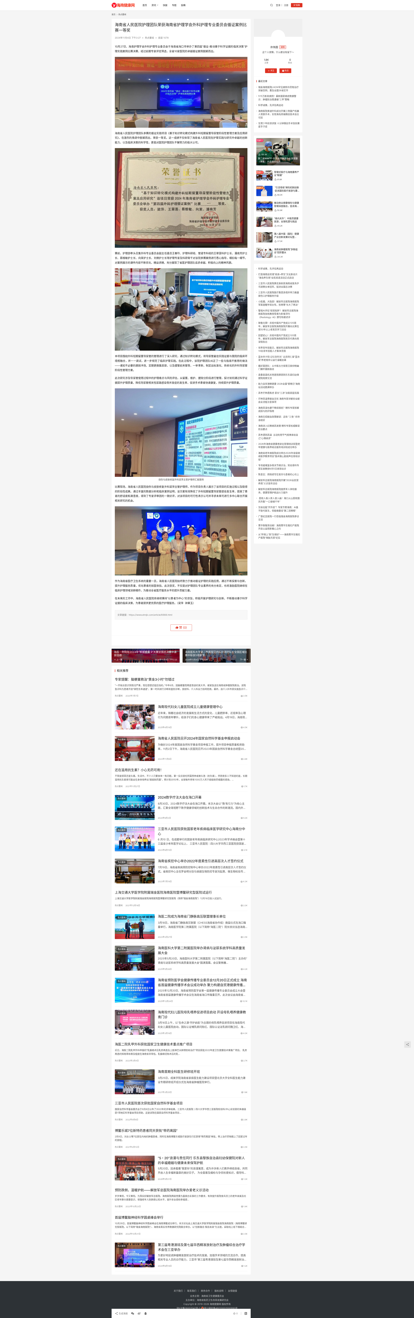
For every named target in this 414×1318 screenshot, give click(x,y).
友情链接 (232, 1290)
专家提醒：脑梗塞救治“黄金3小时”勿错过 (144, 679)
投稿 (183, 5)
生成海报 (123, 1313)
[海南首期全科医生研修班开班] (135, 1081)
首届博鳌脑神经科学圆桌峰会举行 (139, 1217)
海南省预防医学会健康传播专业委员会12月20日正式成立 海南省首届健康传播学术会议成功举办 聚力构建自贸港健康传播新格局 (202, 982)
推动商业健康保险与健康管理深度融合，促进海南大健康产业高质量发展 (286, 206)
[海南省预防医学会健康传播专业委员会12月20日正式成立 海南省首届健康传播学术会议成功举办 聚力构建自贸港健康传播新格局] (135, 990)
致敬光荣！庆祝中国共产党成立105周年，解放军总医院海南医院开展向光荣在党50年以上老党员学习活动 (278, 326)
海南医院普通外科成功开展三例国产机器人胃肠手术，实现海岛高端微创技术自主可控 (278, 114)
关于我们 (178, 1290)
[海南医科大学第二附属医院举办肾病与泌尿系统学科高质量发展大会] (135, 958)
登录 (278, 5)
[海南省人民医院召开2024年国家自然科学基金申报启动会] (135, 748)
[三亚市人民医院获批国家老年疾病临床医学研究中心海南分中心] (135, 839)
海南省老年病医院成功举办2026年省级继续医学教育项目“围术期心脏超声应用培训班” (279, 456)
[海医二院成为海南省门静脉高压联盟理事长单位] (135, 926)
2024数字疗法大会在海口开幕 (180, 797)
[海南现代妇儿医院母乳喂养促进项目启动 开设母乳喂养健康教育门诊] (135, 1022)
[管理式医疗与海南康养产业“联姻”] (264, 175)
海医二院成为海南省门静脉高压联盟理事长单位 (192, 916)
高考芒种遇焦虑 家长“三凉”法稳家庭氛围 (278, 392)
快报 (165, 5)
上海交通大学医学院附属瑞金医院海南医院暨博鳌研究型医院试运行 (163, 892)
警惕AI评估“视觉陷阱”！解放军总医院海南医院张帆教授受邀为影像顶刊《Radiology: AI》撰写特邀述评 (278, 314)
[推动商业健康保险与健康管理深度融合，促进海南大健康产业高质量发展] (264, 206)
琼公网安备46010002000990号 (221, 1308)
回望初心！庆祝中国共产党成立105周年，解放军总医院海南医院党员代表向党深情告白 (278, 338)
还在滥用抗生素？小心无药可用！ (139, 770)
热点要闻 (149, 37)
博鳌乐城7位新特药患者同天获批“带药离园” (146, 1131)
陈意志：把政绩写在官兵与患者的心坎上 (278, 474)
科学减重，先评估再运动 (270, 105)
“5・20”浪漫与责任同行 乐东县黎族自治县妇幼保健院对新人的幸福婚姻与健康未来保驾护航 (201, 1160)
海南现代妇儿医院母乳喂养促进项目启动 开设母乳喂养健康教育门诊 (202, 1014)
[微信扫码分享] (133, 1313)
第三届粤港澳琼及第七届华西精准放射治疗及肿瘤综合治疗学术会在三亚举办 (201, 1247)
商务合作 (205, 1290)
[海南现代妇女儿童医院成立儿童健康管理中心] (135, 716)
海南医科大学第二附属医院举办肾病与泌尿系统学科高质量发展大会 (201, 950)
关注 (272, 71)
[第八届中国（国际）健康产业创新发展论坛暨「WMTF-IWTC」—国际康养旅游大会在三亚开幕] (264, 237)
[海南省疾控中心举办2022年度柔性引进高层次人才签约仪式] (135, 871)
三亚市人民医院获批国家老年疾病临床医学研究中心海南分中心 (201, 831)
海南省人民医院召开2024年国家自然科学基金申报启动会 (199, 738)
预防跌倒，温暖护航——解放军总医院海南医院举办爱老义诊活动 (162, 1190)
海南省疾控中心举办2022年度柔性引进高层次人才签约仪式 (200, 861)
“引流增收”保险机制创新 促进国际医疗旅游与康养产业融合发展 (287, 190)
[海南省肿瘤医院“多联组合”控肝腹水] (264, 253)
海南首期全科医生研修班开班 (179, 1072)
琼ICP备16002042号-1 (188, 1308)
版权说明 (218, 1290)
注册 (286, 5)
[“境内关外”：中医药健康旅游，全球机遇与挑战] (264, 222)
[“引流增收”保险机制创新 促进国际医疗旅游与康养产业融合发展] (264, 191)
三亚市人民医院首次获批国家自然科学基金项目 (149, 1103)
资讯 (154, 5)
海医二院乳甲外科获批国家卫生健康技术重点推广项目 (153, 1044)
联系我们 (191, 1290)
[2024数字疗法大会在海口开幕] (135, 807)
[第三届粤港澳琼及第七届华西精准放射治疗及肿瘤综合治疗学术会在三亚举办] (135, 1255)
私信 (287, 71)
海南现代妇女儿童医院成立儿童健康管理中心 (190, 707)
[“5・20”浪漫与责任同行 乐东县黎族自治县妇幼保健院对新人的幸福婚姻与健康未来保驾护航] (135, 1168)
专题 (174, 5)
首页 (144, 5)
